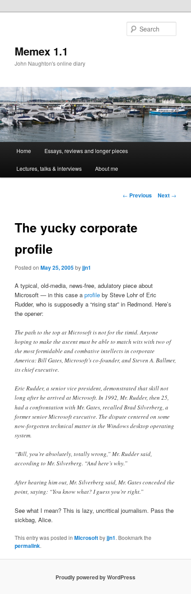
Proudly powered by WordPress (95, 577)
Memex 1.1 (41, 51)
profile (92, 295)
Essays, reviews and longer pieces (86, 150)
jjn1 (86, 267)
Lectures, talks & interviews (49, 168)
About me (106, 168)
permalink (27, 546)
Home (23, 150)
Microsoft (86, 538)
